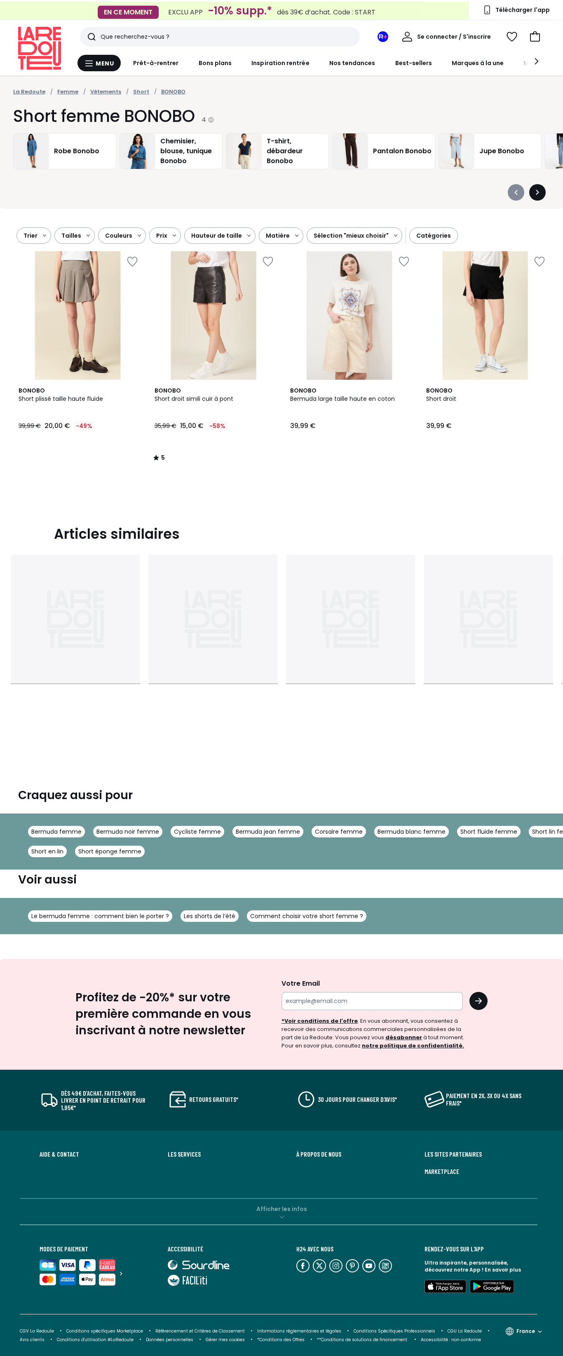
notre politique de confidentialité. (413, 1046)
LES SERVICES (184, 1154)
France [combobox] (525, 1331)
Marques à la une (478, 63)
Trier (30, 235)
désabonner (403, 1037)
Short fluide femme (488, 832)
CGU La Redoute (465, 1331)
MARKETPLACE (442, 1171)
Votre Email (301, 983)
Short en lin (47, 851)
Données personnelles (169, 1340)
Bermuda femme (56, 832)
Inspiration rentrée (280, 63)
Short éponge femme (109, 851)
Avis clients (32, 1340)
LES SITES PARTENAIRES (453, 1154)
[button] (535, 37)
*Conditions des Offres (281, 1340)
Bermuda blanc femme (412, 832)
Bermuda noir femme (127, 832)
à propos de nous (318, 1154)
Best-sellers (413, 63)
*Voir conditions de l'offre (320, 1021)
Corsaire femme (339, 832)
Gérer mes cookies (225, 1340)
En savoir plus (503, 1269)
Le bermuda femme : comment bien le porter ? (100, 916)
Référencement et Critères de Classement (200, 1331)
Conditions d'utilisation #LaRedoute (95, 1340)
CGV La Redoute (37, 1331)
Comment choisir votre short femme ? (306, 916)
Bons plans (215, 63)
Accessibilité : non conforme (451, 1340)
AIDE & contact (59, 1154)
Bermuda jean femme (268, 832)
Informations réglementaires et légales (299, 1331)
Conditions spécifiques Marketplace (104, 1331)
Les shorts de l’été (209, 916)
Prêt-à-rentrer (156, 63)
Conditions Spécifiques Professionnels (394, 1331)
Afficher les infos (281, 1209)
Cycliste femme (197, 832)
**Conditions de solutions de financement (362, 1340)
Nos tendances (352, 63)
